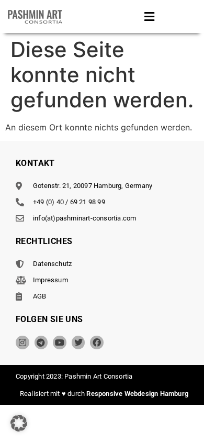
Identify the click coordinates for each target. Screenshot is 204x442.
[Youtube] (59, 342)
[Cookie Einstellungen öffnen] (18, 428)
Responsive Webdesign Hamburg (137, 393)
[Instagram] (22, 342)
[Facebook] (97, 342)
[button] (149, 16)
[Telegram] (41, 342)
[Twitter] (78, 342)
